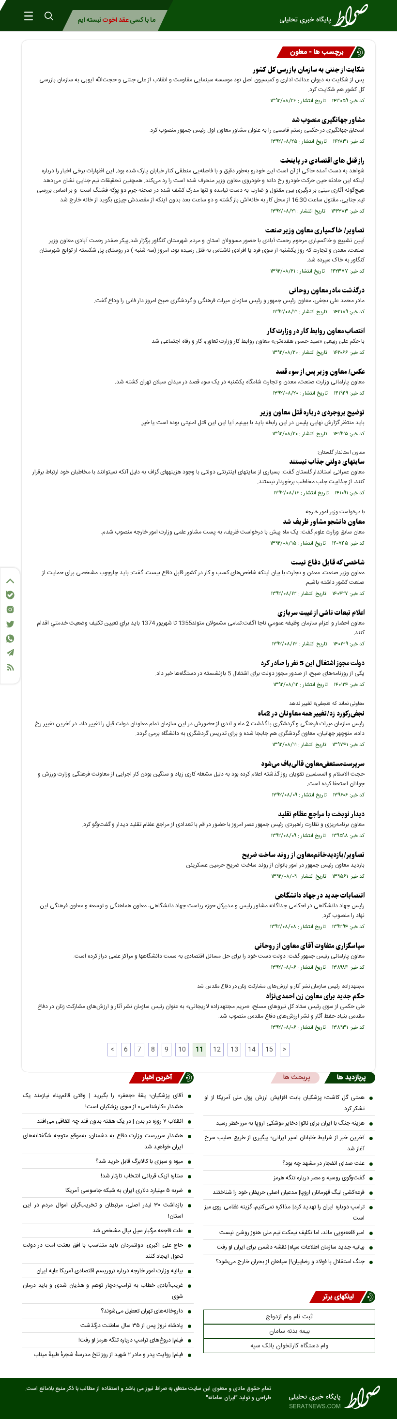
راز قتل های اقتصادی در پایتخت (322, 161)
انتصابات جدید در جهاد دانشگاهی (320, 896)
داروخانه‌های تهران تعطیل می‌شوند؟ (142, 1311)
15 (269, 1049)
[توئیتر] (10, 624)
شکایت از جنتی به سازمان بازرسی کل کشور (309, 70)
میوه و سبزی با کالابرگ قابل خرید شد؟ (139, 1161)
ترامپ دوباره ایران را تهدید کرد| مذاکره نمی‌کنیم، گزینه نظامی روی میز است (284, 1212)
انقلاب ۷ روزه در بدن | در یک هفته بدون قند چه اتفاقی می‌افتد (110, 1121)
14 (252, 1049)
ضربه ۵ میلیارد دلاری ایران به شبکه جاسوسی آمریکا (124, 1190)
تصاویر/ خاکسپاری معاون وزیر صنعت (315, 231)
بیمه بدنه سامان (289, 1331)
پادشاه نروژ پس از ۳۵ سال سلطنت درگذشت (131, 1325)
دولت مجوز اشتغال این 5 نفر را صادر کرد (312, 663)
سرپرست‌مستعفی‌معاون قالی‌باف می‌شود (313, 764)
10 (182, 1049)
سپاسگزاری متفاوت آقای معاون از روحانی (310, 946)
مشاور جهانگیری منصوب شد (328, 120)
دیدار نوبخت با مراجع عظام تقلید (321, 814)
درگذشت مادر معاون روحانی (327, 291)
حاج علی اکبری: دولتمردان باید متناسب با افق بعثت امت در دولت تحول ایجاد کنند (103, 1250)
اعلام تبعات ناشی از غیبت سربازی (321, 613)
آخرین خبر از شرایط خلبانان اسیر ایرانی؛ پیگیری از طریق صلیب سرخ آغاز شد (284, 1143)
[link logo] (327, 15)
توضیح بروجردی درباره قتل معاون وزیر (312, 413)
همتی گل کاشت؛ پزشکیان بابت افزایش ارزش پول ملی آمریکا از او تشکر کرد (284, 1103)
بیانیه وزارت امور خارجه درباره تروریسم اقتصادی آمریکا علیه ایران (109, 1271)
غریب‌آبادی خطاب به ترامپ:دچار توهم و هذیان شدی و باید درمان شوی (103, 1291)
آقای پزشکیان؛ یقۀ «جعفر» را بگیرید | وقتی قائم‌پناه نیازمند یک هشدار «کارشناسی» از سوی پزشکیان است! (103, 1101)
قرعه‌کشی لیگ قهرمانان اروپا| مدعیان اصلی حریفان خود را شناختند (289, 1192)
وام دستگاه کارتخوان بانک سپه (289, 1346)
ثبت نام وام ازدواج (289, 1317)
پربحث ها (296, 1077)
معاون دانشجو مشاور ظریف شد (324, 522)
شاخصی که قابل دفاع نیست (328, 563)
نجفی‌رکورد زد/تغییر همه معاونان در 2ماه (311, 714)
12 (217, 1049)
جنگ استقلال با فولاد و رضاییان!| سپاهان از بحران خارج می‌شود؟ (290, 1261)
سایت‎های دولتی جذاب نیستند (327, 462)
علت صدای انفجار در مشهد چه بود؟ (323, 1163)
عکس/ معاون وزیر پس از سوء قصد (320, 372)
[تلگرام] (10, 652)
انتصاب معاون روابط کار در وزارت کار (316, 331)
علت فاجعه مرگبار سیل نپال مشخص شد (137, 1231)
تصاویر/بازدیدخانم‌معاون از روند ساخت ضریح (303, 855)
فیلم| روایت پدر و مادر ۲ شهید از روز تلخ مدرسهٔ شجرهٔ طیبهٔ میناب (108, 1354)
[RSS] (10, 667)
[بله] (10, 595)
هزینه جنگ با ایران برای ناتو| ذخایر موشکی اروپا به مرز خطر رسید (290, 1123)
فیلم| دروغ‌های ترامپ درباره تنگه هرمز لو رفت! (130, 1340)
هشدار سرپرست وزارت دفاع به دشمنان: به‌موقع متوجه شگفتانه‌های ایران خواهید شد (103, 1141)
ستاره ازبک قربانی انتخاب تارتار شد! (142, 1176)
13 (234, 1049)
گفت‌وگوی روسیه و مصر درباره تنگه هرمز (319, 1178)
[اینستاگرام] (10, 609)
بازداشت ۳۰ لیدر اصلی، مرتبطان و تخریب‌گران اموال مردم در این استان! (103, 1210)
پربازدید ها (351, 1077)
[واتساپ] (10, 638)
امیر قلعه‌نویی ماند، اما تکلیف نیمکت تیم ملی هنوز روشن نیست (292, 1232)
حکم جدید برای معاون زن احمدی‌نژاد (315, 997)
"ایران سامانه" (222, 1398)
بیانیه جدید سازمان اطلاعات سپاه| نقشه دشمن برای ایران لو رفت (291, 1247)
